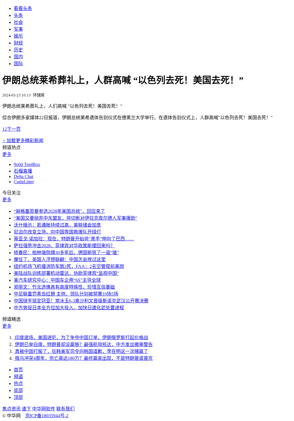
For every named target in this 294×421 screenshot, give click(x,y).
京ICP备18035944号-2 (46, 415)
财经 (18, 42)
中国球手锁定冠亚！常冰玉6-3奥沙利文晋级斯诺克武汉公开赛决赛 (81, 300)
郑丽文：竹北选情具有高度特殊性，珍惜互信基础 (64, 287)
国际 (18, 63)
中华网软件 (43, 408)
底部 (18, 390)
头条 (18, 15)
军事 (18, 29)
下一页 (14, 129)
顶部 (18, 397)
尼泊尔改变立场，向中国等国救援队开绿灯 (57, 231)
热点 (18, 383)
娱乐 (18, 36)
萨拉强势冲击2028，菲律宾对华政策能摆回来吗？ (64, 245)
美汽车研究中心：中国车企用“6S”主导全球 (57, 280)
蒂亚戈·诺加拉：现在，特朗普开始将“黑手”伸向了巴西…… (74, 238)
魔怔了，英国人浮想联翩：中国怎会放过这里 (60, 259)
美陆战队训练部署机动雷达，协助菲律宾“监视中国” (66, 273)
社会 (18, 22)
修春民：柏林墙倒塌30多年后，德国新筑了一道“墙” (66, 252)
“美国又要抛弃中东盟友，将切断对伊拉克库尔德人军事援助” (75, 218)
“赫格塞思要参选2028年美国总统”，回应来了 (59, 211)
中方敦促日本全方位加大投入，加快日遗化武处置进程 (69, 307)
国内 (18, 56)
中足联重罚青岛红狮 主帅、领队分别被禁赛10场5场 (66, 293)
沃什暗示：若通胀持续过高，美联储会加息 (57, 225)
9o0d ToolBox (27, 164)
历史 (18, 49)
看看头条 (23, 8)
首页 (18, 369)
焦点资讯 (11, 408)
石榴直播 (23, 171)
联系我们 (65, 408)
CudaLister (24, 181)
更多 (6, 154)
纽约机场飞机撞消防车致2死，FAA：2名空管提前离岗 (69, 266)
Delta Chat (23, 176)
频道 (18, 376)
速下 (26, 408)
